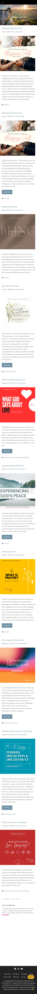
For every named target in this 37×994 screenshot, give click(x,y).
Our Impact (24, 974)
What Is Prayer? (8, 551)
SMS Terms (16, 977)
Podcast (6, 105)
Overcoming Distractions (12, 640)
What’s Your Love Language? (14, 822)
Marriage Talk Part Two (12, 28)
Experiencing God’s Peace (13, 465)
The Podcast (16, 974)
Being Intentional (9, 206)
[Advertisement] (18, 941)
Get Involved (7, 974)
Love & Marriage (17, 457)
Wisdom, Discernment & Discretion (17, 731)
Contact (31, 974)
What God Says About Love (13, 379)
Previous (5, 899)
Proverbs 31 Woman (10, 286)
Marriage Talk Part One (12, 113)
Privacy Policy (7, 977)
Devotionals (8, 371)
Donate (31, 977)
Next (19, 899)
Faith (14, 371)
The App (23, 977)
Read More (7, 192)
